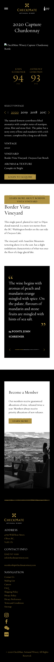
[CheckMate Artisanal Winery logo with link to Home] (27, 8)
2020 (15, 112)
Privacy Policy (10, 595)
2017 (43, 112)
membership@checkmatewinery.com (20, 565)
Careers (7, 584)
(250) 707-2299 (11, 554)
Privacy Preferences (12, 599)
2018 (33, 112)
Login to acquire (20, 176)
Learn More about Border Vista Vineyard (27, 200)
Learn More (20, 421)
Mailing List (9, 580)
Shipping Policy (11, 591)
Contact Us (9, 577)
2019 (24, 112)
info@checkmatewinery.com (16, 557)
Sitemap (8, 606)
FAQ (6, 588)
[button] (9, 350)
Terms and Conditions (14, 603)
